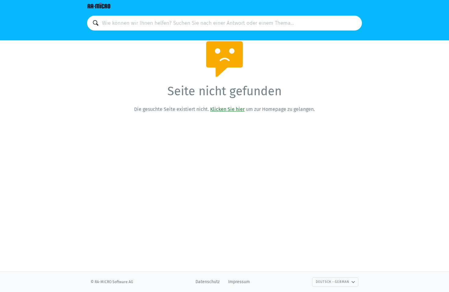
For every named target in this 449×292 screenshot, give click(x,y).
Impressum (239, 281)
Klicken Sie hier (227, 109)
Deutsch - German (332, 282)
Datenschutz (207, 281)
